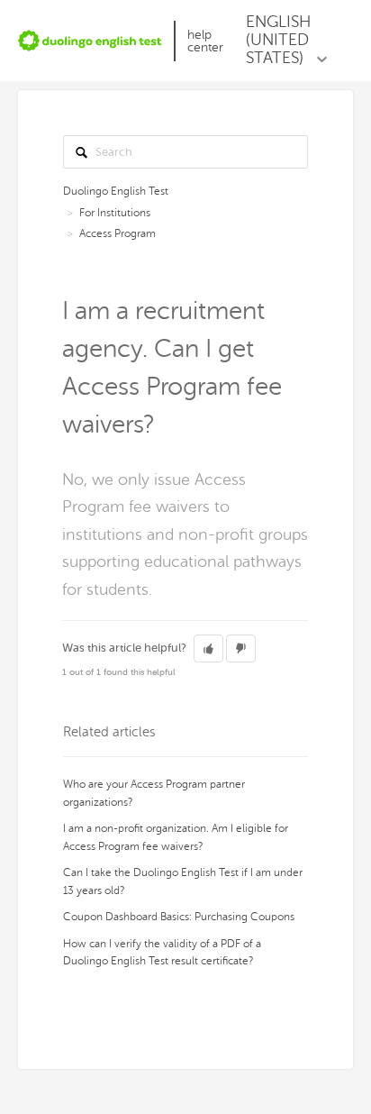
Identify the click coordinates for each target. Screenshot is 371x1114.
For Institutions (114, 212)
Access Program (117, 233)
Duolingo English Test (115, 191)
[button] (208, 649)
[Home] (90, 40)
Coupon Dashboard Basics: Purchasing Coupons (178, 916)
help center (205, 41)
